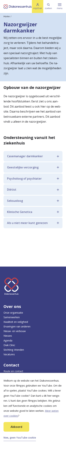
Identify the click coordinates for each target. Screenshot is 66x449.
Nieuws (8, 335)
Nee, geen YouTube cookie (20, 437)
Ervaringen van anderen (17, 326)
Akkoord (16, 427)
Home (7, 16)
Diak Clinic (9, 345)
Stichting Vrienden (14, 349)
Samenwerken (12, 317)
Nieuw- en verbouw (15, 331)
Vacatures (9, 354)
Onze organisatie (13, 312)
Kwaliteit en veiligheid (16, 322)
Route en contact (13, 371)
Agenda (8, 340)
